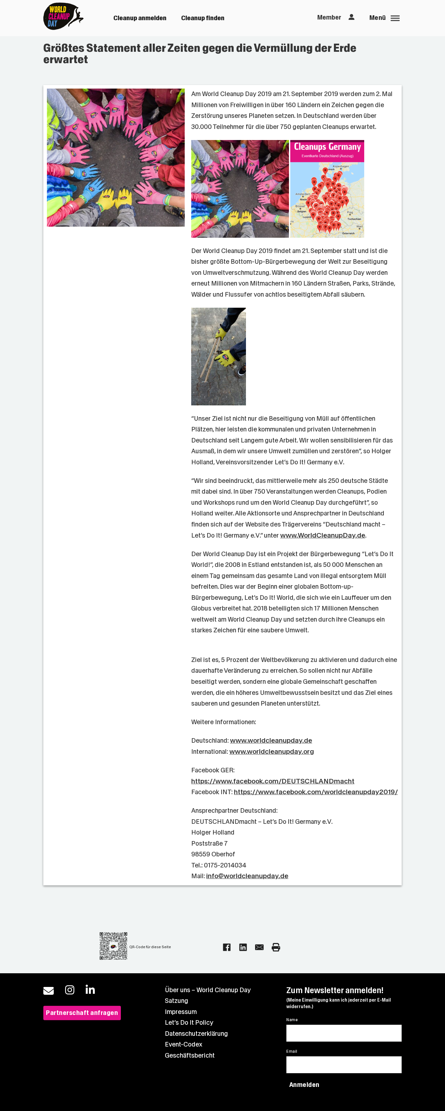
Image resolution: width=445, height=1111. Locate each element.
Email (291, 1051)
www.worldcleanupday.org (271, 751)
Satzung (176, 1000)
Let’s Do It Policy (189, 1022)
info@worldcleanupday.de (247, 876)
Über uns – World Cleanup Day (208, 990)
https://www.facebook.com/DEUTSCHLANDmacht (272, 781)
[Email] (259, 947)
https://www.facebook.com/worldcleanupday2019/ (316, 792)
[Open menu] (395, 18)
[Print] (276, 947)
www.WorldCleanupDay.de (322, 535)
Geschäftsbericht (190, 1055)
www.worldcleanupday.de (271, 740)
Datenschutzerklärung (196, 1033)
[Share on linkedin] (243, 947)
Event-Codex (183, 1044)
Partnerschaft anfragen (82, 1012)
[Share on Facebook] (227, 947)
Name (292, 1020)
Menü (377, 17)
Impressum (181, 1011)
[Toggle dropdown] (351, 17)
